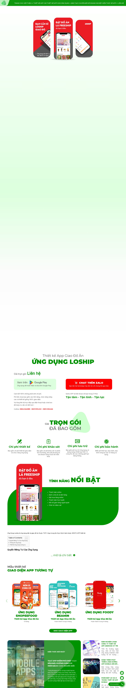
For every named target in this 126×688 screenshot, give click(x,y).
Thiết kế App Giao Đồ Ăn (63, 356)
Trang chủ (18, 3)
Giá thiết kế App (50, 3)
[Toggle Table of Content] (26, 538)
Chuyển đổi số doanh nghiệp (90, 3)
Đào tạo (74, 3)
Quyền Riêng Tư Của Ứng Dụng (18, 540)
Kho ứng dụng (63, 3)
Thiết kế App (38, 3)
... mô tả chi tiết (61, 555)
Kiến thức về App (109, 3)
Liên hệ (121, 3)
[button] (119, 601)
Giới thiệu (28, 3)
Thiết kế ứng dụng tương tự (18, 545)
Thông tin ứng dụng (15, 542)
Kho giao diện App (63, 631)
